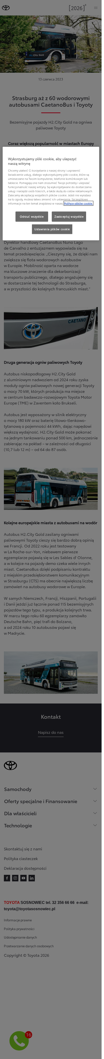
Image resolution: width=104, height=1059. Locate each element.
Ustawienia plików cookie (52, 229)
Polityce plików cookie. (78, 203)
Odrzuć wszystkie (32, 216)
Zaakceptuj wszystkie (68, 216)
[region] (51, 193)
